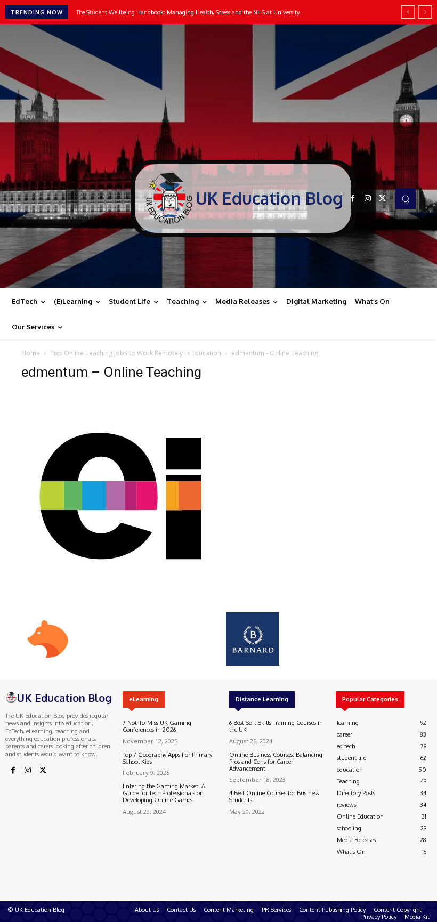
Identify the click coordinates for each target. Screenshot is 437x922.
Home (30, 353)
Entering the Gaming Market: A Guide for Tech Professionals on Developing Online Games (164, 793)
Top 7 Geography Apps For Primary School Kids (167, 758)
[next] (425, 12)
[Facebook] (352, 198)
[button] (405, 198)
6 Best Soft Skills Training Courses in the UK (276, 726)
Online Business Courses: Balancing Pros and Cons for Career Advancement (275, 761)
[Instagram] (367, 198)
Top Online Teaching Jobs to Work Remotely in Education (135, 353)
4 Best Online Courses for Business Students (274, 796)
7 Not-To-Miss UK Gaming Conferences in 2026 (157, 726)
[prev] (408, 12)
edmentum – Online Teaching (111, 372)
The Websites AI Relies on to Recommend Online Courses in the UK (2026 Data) (181, 12)
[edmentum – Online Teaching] (127, 601)
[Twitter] (382, 198)
